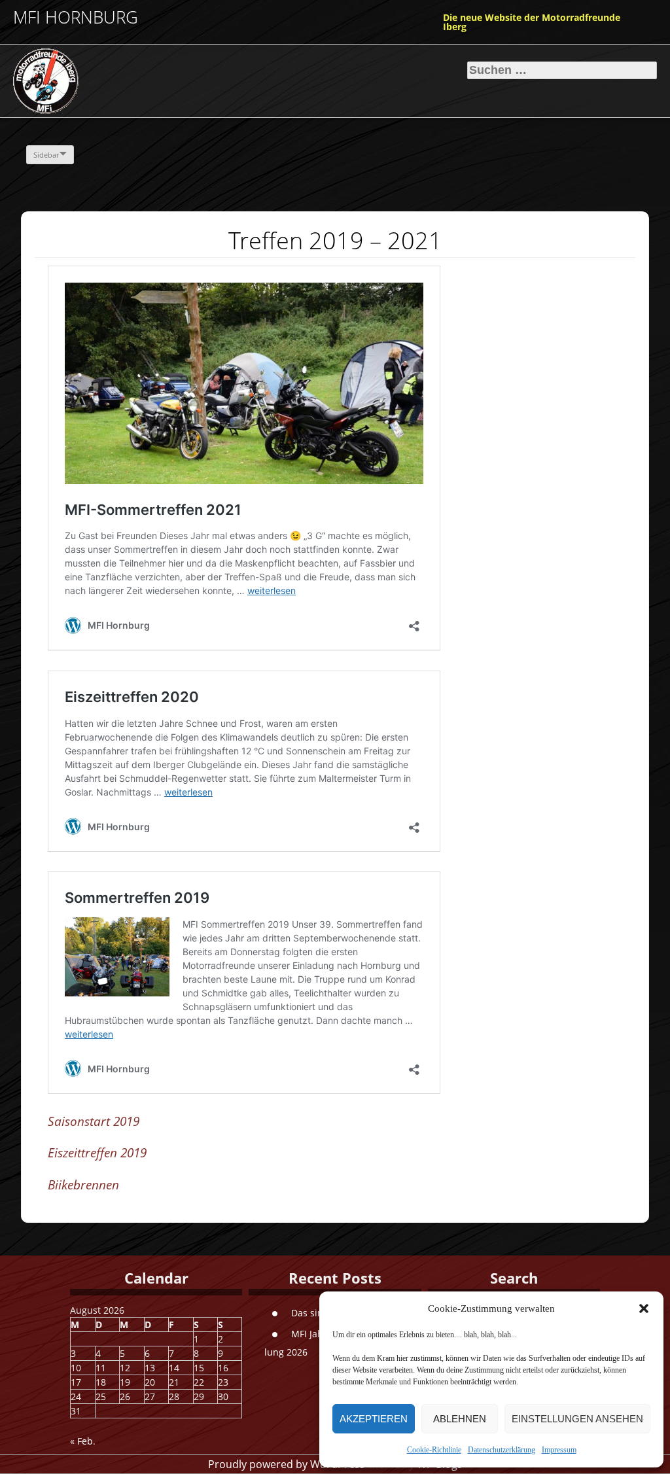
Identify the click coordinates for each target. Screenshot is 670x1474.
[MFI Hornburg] (111, 81)
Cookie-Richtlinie (434, 1449)
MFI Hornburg (75, 17)
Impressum (559, 1449)
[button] (643, 1308)
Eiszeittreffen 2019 (97, 1152)
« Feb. (83, 1441)
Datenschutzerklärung (501, 1449)
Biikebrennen (83, 1184)
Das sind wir (318, 1313)
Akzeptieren (374, 1418)
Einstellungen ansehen (577, 1418)
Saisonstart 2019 (93, 1121)
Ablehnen (459, 1418)
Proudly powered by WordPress (286, 1464)
